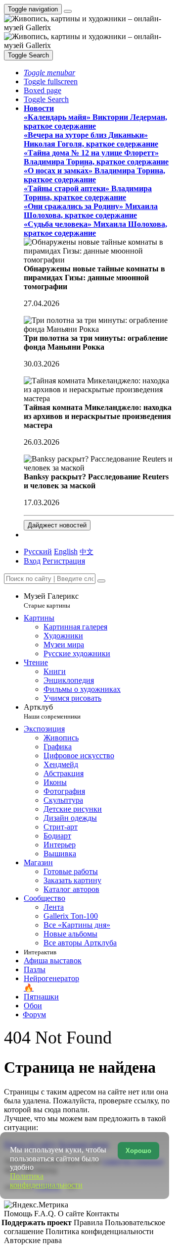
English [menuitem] (66, 551)
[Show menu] (68, 11)
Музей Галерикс (51, 600)
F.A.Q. (46, 1213)
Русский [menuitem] (38, 551)
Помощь (19, 1213)
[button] (49, 72)
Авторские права (33, 1240)
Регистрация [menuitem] (64, 561)
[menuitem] (86, 551)
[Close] (101, 580)
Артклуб (52, 711)
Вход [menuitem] (32, 561)
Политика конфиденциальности (99, 1231)
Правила (89, 1222)
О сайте (72, 1213)
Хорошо (138, 1150)
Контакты (102, 1213)
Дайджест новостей (57, 525)
